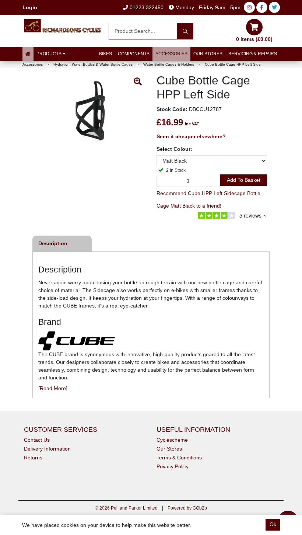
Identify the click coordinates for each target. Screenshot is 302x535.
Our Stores (207, 53)
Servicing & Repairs (252, 53)
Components (134, 53)
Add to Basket (243, 180)
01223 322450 (146, 7)
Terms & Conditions (179, 458)
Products (49, 53)
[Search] (185, 31)
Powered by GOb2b (187, 508)
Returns (33, 458)
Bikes (105, 53)
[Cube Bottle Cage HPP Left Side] (90, 110)
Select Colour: (174, 149)
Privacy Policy (173, 466)
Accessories (171, 53)
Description (52, 243)
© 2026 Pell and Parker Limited (126, 508)
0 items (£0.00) (254, 39)
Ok (273, 524)
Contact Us (37, 440)
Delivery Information (47, 449)
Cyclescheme (172, 440)
